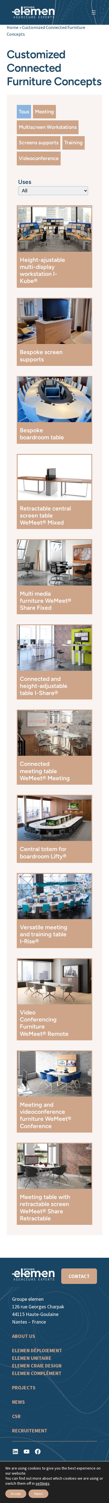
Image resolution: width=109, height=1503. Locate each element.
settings (42, 1483)
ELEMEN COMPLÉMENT (36, 1373)
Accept (16, 1493)
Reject (38, 1493)
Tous (24, 112)
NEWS (18, 1402)
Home (12, 27)
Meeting (44, 112)
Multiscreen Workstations (48, 127)
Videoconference (39, 158)
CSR (16, 1416)
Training (73, 143)
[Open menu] (93, 12)
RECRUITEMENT (29, 1430)
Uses (24, 181)
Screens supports (38, 143)
